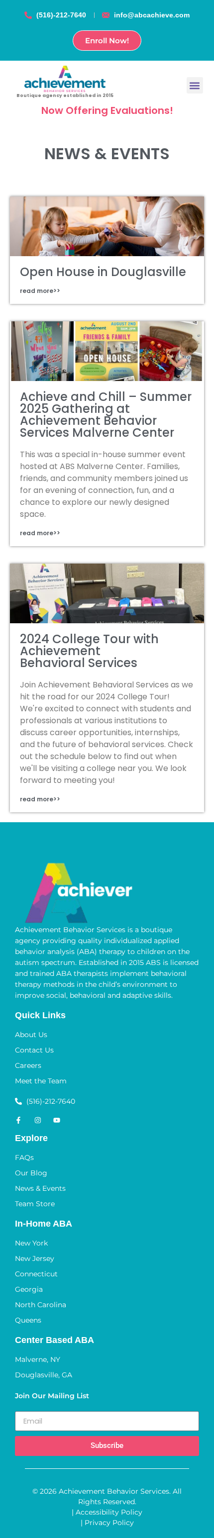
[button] (195, 85)
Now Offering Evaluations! (107, 110)
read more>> (40, 291)
